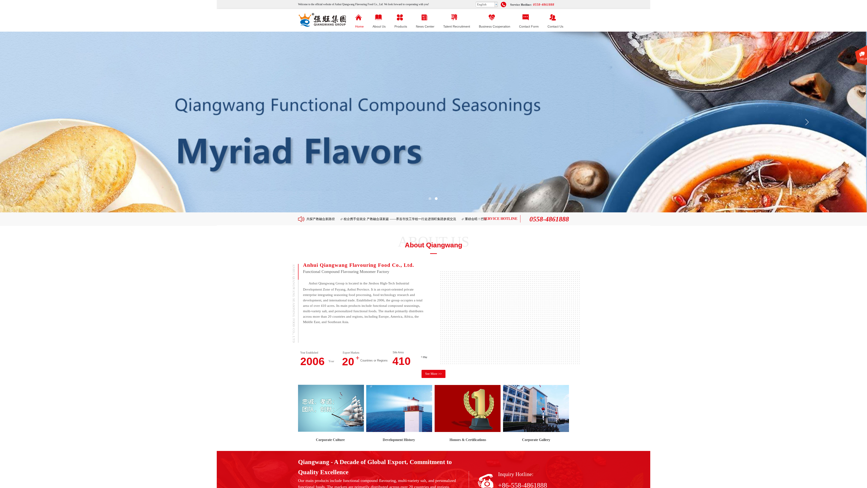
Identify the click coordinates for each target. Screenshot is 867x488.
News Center (425, 26)
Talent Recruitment (456, 26)
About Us (379, 26)
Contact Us (555, 26)
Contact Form (529, 26)
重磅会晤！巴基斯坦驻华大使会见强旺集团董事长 (471, 219)
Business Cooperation (494, 26)
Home (359, 26)
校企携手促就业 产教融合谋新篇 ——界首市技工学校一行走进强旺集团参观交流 (371, 219)
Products (400, 26)
